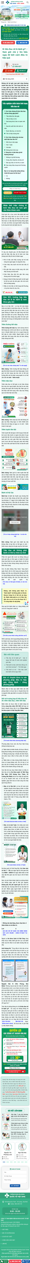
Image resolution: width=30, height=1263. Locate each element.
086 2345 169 (23, 43)
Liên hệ (4, 1243)
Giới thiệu (5, 1229)
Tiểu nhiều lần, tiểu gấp (13, 116)
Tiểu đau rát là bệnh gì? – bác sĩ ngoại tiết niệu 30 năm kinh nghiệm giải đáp (16, 660)
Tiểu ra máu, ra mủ (11, 119)
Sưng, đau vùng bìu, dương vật (15, 160)
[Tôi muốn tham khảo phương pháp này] (15, 740)
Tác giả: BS (17, 65)
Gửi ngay (16, 1185)
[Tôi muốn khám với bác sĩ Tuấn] (16, 865)
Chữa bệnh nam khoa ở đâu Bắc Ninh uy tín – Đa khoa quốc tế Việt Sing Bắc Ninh (19, 1124)
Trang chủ (3, 22)
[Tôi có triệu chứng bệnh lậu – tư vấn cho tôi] (15, 535)
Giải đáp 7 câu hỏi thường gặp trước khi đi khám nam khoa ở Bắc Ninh (19, 1115)
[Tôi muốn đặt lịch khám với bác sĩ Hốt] (15, 821)
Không (8, 178)
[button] (2, 12)
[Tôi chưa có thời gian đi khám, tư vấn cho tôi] (15, 582)
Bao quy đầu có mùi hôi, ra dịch (15, 162)
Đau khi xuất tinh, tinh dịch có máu (13, 127)
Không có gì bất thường (13, 157)
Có (7, 176)
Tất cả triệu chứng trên (12, 133)
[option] (15, 12)
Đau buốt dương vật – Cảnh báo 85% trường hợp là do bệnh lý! (19, 1133)
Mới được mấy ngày (12, 142)
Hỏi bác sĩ (22, 70)
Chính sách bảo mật (8, 1240)
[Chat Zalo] (26, 603)
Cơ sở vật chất (7, 1236)
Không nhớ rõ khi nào (12, 150)
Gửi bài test (7, 192)
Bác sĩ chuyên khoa (8, 1233)
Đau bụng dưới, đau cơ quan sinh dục (14, 122)
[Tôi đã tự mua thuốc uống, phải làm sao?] (15, 635)
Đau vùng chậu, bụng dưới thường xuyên (15, 166)
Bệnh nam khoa (12, 22)
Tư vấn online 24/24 (8, 43)
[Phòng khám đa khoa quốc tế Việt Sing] (15, 2)
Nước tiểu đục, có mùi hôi (13, 131)
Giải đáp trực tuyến (20, 192)
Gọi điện (10, 71)
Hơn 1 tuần (9, 145)
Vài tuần (8, 147)
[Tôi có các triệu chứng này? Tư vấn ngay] (15, 365)
